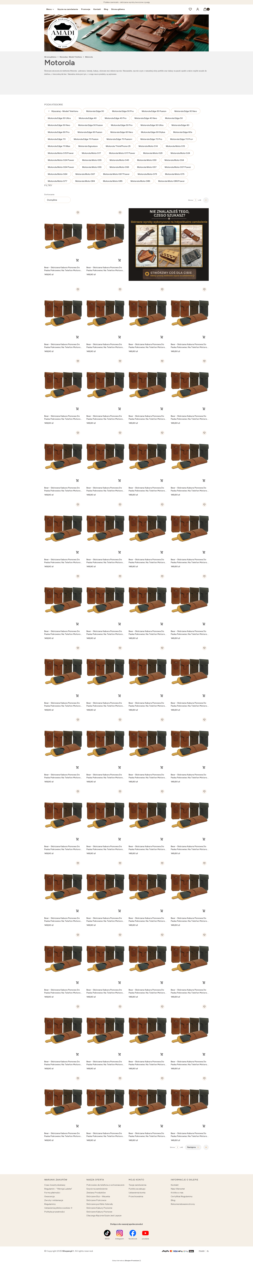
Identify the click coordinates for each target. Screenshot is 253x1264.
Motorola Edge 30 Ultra (59, 118)
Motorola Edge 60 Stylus (153, 132)
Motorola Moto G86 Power (171, 181)
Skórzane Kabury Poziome (99, 1208)
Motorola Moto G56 (119, 167)
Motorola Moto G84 (85, 181)
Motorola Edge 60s (182, 132)
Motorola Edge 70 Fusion (86, 139)
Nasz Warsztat (178, 1188)
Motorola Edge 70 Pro (151, 139)
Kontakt (175, 1185)
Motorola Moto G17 (91, 153)
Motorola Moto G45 (119, 160)
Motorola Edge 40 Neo (146, 118)
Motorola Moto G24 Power (61, 160)
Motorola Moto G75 (174, 174)
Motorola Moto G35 (91, 160)
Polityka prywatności (54, 1211)
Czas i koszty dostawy (54, 1185)
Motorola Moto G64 (57, 174)
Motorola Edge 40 (88, 118)
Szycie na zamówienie (97, 1188)
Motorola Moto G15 (175, 146)
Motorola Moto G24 (180, 153)
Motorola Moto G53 (146, 160)
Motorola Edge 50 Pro (121, 125)
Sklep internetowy (125, 1260)
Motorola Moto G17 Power (122, 153)
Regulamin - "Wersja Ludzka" (58, 1188)
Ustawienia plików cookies (57, 1208)
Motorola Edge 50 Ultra (152, 125)
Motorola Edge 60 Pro (58, 132)
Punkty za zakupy (137, 1188)
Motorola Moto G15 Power (61, 153)
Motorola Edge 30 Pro (123, 111)
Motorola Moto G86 (140, 181)
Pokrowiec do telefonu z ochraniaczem (105, 1185)
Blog (173, 1200)
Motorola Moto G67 (85, 174)
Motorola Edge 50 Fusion (90, 125)
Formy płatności (52, 1192)
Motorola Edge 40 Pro (115, 118)
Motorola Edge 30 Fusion (154, 111)
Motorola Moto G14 (148, 146)
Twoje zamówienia (137, 1185)
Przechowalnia (136, 1196)
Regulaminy (50, 1204)
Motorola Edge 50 (174, 118)
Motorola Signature (88, 146)
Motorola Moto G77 (57, 181)
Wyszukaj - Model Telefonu (71, 57)
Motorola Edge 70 (57, 139)
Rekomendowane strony (183, 1204)
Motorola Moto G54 (174, 160)
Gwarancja (49, 1196)
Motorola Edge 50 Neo (59, 125)
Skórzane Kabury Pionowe (99, 1211)
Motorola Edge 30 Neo (185, 111)
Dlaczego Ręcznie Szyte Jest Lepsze (103, 1215)
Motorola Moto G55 (91, 167)
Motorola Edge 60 (180, 125)
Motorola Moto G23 (152, 153)
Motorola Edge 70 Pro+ (181, 139)
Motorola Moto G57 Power (178, 167)
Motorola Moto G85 (112, 181)
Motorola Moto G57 (147, 167)
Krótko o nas (177, 1192)
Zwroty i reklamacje (53, 1200)
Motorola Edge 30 (95, 111)
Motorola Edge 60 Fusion (90, 132)
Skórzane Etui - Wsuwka (98, 1196)
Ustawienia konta (137, 1192)
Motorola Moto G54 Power (61, 167)
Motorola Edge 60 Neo (121, 132)
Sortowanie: (49, 194)
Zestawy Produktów (96, 1192)
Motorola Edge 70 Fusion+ (119, 139)
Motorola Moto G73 (147, 174)
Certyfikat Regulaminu (181, 1196)
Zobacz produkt (77, 260)
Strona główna (50, 57)
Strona (190, 200)
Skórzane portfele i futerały (99, 1204)
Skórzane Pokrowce (96, 1200)
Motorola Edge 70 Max (59, 146)
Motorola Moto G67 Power (116, 174)
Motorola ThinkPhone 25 (118, 146)
